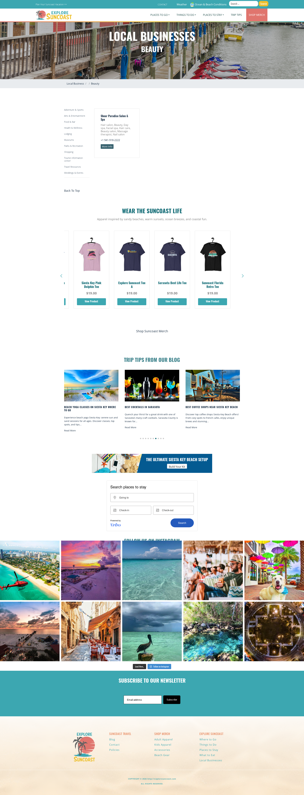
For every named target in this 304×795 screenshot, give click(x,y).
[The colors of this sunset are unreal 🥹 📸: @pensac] (91, 570)
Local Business (75, 83)
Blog (112, 739)
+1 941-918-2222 (110, 140)
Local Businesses (211, 760)
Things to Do (208, 744)
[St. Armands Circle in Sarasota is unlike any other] (274, 631)
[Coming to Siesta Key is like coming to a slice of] (213, 570)
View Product (91, 301)
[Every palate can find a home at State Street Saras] (91, 631)
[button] (242, 275)
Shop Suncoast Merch (152, 331)
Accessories (162, 750)
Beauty (95, 83)
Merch (257, 15)
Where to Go (208, 739)
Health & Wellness (73, 127)
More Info (107, 146)
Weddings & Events (73, 172)
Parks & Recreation (73, 145)
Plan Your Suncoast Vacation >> (51, 4)
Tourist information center (73, 159)
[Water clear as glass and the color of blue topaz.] (213, 631)
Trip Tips (236, 15)
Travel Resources (72, 166)
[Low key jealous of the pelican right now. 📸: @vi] (152, 631)
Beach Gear (162, 755)
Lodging (68, 133)
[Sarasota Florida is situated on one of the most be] (30, 570)
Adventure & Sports (74, 109)
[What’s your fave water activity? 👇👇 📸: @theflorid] (152, 570)
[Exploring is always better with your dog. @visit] (274, 570)
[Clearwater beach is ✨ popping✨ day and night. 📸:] (30, 631)
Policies (114, 750)
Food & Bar (69, 121)
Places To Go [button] (159, 15)
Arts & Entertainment (74, 115)
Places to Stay (209, 750)
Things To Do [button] (185, 15)
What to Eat (207, 755)
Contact (162, 4)
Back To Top (72, 190)
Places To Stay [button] (212, 15)
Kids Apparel (162, 744)
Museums (69, 139)
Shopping (68, 151)
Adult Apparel (163, 739)
